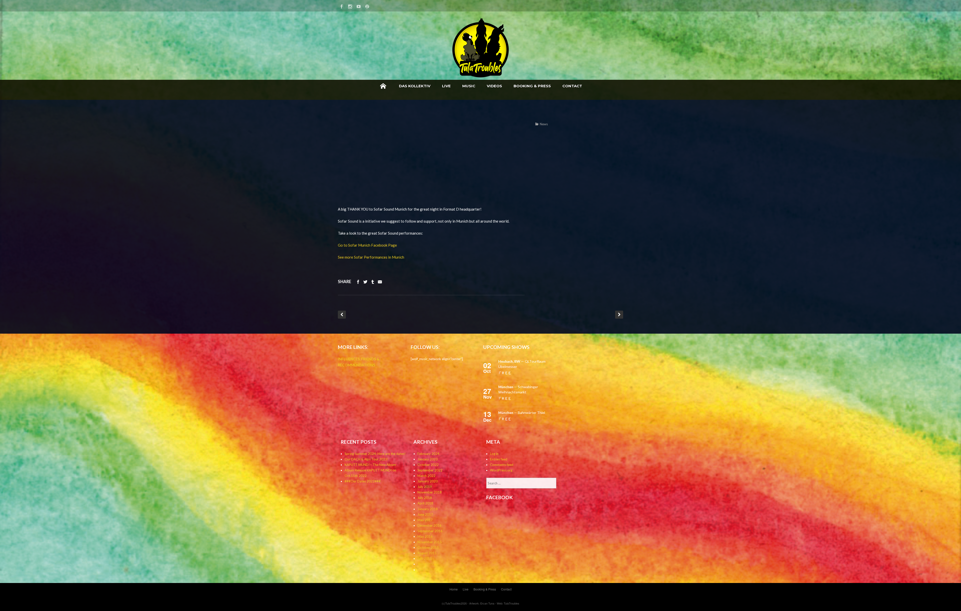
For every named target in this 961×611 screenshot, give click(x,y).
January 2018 (427, 509)
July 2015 (424, 558)
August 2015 (426, 553)
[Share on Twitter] (365, 281)
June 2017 (425, 514)
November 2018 (429, 492)
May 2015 (425, 570)
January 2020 (427, 481)
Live (446, 86)
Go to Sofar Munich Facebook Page (367, 245)
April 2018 (425, 503)
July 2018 (424, 498)
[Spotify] (367, 5)
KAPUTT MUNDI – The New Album (370, 465)
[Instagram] (350, 5)
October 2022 (428, 465)
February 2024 (428, 454)
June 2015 (425, 564)
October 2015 (428, 547)
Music (468, 86)
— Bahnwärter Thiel (521, 412)
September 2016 (429, 531)
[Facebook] (341, 5)
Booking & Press (532, 86)
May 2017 (425, 520)
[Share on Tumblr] (373, 281)
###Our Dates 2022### (363, 481)
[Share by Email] (380, 281)
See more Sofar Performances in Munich (371, 257)
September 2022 (429, 470)
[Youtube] (358, 5)
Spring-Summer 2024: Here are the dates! (375, 454)
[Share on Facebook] (358, 281)
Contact (572, 86)
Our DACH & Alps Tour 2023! (366, 459)
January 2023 (427, 459)
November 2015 (429, 542)
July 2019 (424, 487)
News (544, 124)
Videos (494, 86)
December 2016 (429, 525)
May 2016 (425, 536)
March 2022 (426, 476)
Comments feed (501, 465)
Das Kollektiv (414, 86)
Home (383, 86)
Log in (494, 454)
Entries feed (498, 459)
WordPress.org (501, 470)
